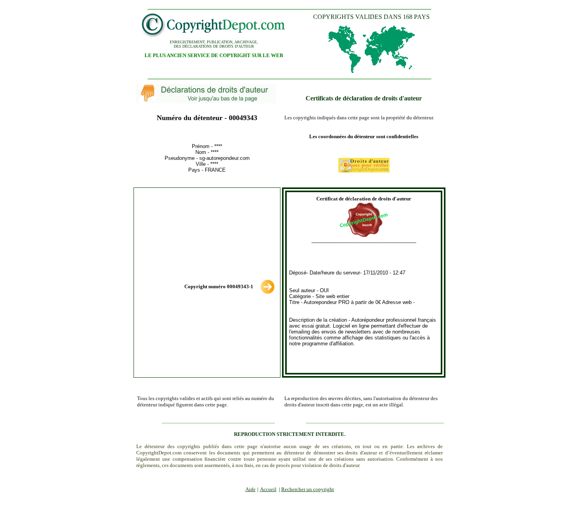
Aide (250, 489)
